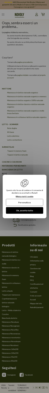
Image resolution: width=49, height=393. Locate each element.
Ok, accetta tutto (24, 210)
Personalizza (24, 202)
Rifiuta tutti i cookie (24, 196)
